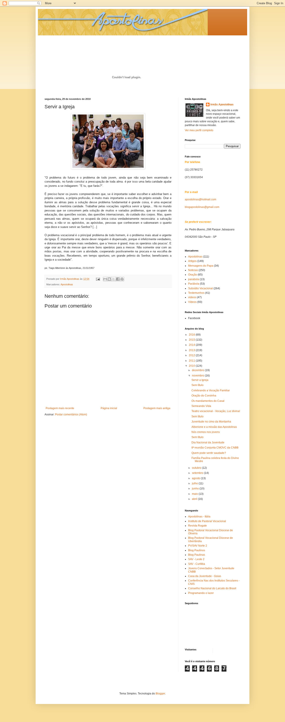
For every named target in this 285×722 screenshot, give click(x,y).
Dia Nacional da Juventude (207, 442)
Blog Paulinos (196, 550)
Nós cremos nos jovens (205, 432)
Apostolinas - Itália (199, 516)
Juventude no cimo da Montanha (211, 421)
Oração (192, 274)
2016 (192, 334)
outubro (197, 467)
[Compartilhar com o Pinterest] (122, 279)
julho (195, 483)
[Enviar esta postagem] (98, 279)
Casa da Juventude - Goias (204, 576)
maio (195, 493)
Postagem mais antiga (156, 408)
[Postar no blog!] (109, 279)
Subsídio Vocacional (200, 288)
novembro (198, 375)
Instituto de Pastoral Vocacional (207, 521)
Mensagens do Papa (200, 265)
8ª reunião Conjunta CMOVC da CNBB (214, 447)
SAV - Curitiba (196, 563)
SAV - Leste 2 (196, 559)
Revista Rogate (197, 525)
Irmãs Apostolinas (222, 104)
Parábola (193, 283)
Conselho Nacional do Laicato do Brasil (212, 588)
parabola (193, 279)
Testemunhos (196, 292)
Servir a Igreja (199, 380)
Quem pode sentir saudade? (208, 453)
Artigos (192, 261)
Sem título (197, 385)
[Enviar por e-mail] (105, 279)
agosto (196, 478)
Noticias (193, 270)
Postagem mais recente (60, 408)
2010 (192, 365)
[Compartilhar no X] (113, 279)
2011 (192, 360)
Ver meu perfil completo (199, 130)
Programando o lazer (201, 593)
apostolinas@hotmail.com (200, 199)
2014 (192, 344)
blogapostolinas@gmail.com (202, 207)
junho (196, 488)
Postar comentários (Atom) (71, 414)
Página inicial (109, 408)
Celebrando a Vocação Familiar (210, 390)
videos (192, 297)
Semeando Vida (201, 406)
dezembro (198, 370)
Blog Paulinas (196, 554)
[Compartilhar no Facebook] (118, 279)
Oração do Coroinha (203, 395)
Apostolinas (67, 284)
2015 (192, 339)
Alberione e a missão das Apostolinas (214, 426)
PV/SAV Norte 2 (197, 545)
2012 (192, 355)
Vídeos (192, 302)
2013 (192, 350)
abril (195, 499)
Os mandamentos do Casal (207, 400)
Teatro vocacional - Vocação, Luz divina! (215, 411)
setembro (198, 473)
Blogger (160, 693)
